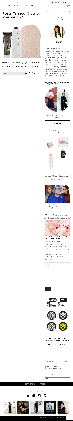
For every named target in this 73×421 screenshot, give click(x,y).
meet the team (30, 384)
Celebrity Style (22, 63)
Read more (31, 73)
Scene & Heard (8, 63)
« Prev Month (49, 361)
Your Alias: (48, 259)
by (36, 63)
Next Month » (64, 361)
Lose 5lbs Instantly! (21, 66)
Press (42, 384)
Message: (48, 265)
